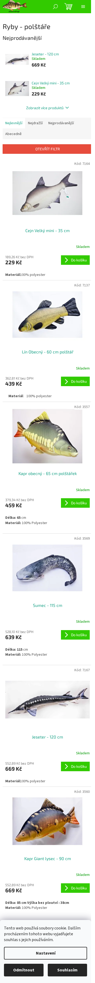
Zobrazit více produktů (45, 108)
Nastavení (45, 953)
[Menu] (83, 6)
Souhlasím (67, 970)
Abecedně (13, 134)
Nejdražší (35, 123)
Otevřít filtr (47, 149)
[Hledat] (55, 6)
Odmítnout (23, 970)
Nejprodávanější (61, 123)
